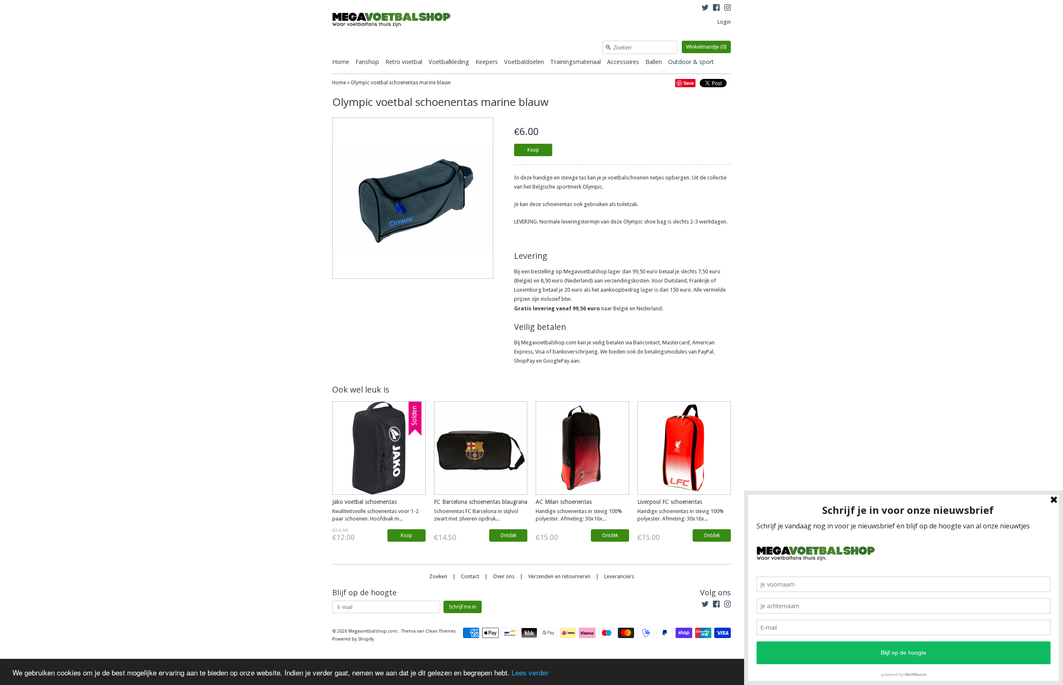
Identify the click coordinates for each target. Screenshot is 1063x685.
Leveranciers (619, 576)
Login (724, 22)
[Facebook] (716, 8)
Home (340, 62)
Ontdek (508, 535)
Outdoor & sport (691, 62)
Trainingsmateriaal (575, 62)
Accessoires (623, 62)
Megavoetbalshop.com (372, 631)
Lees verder (530, 672)
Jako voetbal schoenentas (364, 501)
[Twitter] (705, 8)
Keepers (486, 62)
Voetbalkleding (449, 62)
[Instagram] (727, 8)
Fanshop (367, 62)
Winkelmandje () (706, 47)
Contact (470, 576)
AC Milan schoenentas (564, 501)
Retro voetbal (403, 62)
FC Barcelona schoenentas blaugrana (480, 501)
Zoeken (438, 576)
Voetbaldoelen (524, 62)
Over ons (503, 576)
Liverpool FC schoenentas (669, 501)
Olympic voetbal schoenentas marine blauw (401, 83)
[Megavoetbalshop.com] (394, 21)
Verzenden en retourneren (559, 576)
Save (688, 83)
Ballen (653, 62)
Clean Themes (441, 631)
